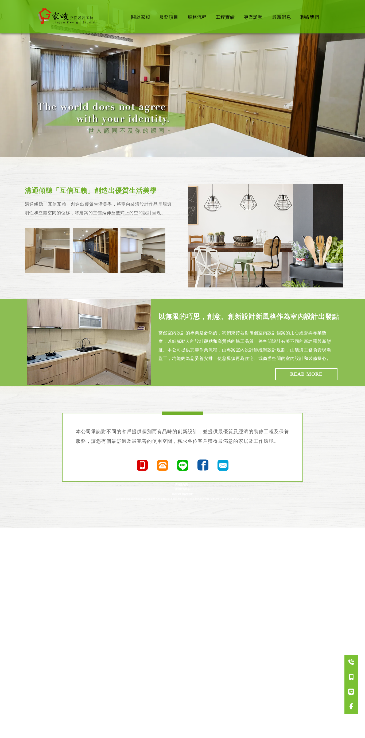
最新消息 (281, 17)
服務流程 (197, 17)
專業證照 (253, 17)
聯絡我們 (309, 17)
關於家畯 (140, 17)
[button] (179, 152)
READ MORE (306, 374)
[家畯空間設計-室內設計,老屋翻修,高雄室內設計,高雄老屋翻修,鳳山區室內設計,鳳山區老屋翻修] (67, 16)
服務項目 (168, 17)
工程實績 (225, 17)
